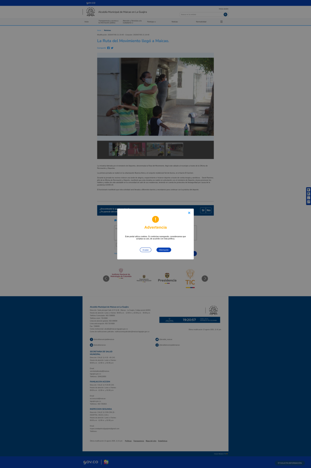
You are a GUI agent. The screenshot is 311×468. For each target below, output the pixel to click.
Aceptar (146, 250)
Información (163, 250)
